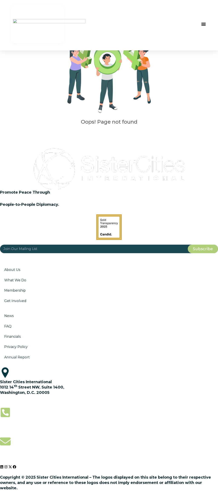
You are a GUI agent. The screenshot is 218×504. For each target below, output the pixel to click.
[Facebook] (14, 467)
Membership (15, 290)
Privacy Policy (16, 347)
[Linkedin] (1, 467)
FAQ (7, 326)
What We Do (15, 280)
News (9, 316)
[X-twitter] (10, 467)
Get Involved (15, 301)
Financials (12, 337)
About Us (12, 270)
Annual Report (17, 357)
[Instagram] (6, 467)
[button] (203, 24)
